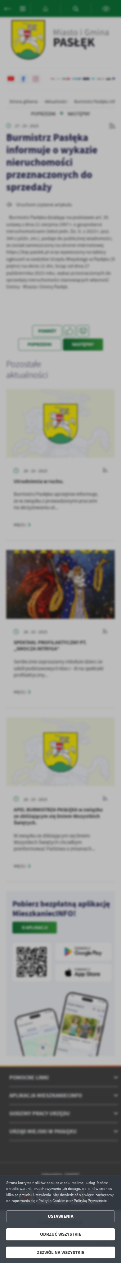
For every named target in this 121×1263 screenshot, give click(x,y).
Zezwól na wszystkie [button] (60, 1252)
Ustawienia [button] (61, 1216)
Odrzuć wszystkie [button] (60, 1234)
